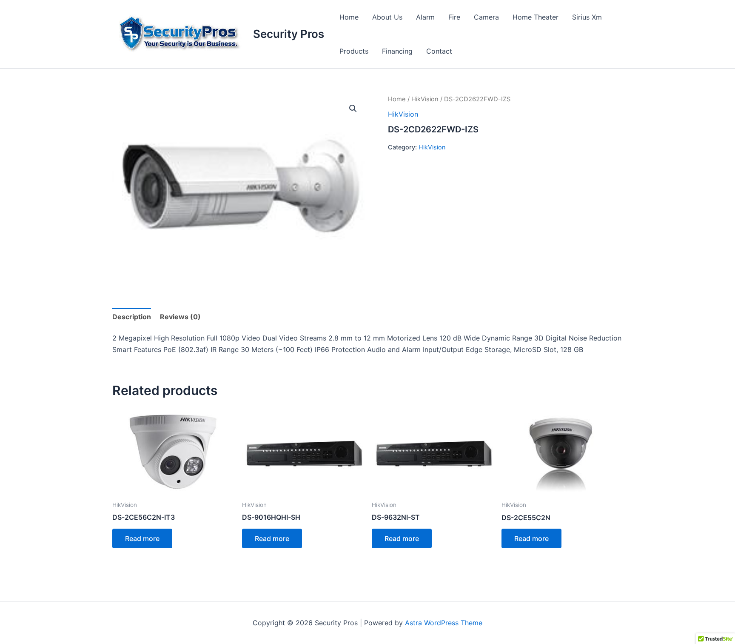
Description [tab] (131, 316)
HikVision (425, 99)
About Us (387, 17)
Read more (142, 538)
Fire (454, 17)
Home (349, 17)
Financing (397, 51)
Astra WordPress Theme (443, 622)
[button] (353, 108)
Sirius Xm (587, 17)
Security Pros (288, 33)
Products (353, 51)
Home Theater (535, 17)
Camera (486, 17)
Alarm (425, 17)
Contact (439, 51)
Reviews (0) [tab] (180, 316)
